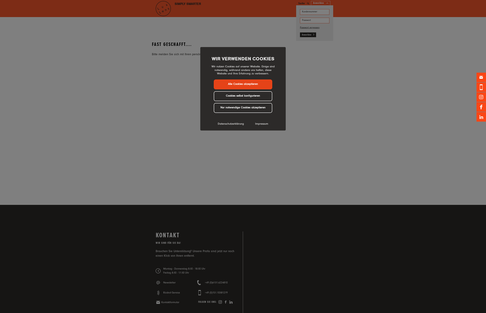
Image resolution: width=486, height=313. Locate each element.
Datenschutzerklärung (231, 124)
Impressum (261, 124)
